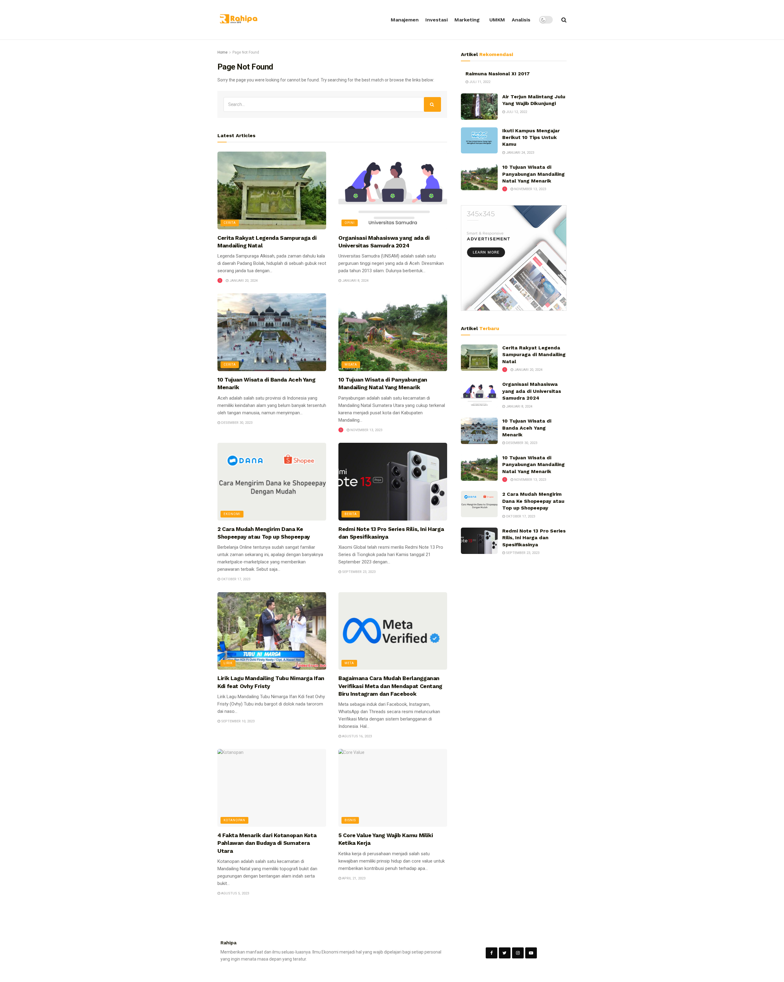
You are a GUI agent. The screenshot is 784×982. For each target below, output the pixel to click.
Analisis (521, 20)
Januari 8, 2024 (354, 281)
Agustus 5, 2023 (234, 893)
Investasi (436, 20)
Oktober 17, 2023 (235, 579)
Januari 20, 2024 (243, 281)
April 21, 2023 (353, 878)
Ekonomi (232, 514)
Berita (351, 514)
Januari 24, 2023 (519, 153)
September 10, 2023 (237, 721)
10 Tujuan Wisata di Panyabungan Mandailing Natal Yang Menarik (533, 174)
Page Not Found (245, 52)
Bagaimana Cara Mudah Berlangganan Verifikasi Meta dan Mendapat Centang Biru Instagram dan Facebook (390, 686)
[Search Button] (432, 104)
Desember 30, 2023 (236, 423)
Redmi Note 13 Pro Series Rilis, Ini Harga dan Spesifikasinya (534, 537)
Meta (349, 663)
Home (222, 52)
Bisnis (350, 820)
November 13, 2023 (365, 430)
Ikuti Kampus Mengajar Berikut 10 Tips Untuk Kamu (531, 137)
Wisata (351, 364)
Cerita (230, 222)
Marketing (467, 20)
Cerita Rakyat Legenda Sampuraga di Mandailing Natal (534, 354)
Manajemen (405, 20)
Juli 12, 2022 (516, 112)
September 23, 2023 (358, 572)
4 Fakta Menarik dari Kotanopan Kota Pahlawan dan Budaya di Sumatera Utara (266, 843)
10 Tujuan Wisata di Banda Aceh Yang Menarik (526, 428)
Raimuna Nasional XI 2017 (498, 74)
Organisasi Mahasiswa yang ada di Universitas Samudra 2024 (531, 391)
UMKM (497, 20)
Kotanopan (234, 820)
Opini (350, 222)
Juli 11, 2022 (479, 82)
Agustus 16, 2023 (356, 736)
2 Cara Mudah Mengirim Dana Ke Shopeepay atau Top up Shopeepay (533, 501)
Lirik (228, 663)
